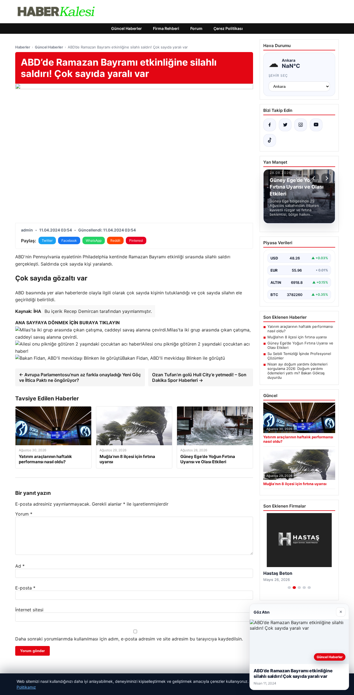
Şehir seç (278, 75)
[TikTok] (269, 140)
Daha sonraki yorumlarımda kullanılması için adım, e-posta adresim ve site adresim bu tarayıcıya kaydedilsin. (129, 639)
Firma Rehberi (166, 28)
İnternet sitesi (29, 609)
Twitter (47, 240)
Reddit (115, 240)
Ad (20, 566)
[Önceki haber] (314, 178)
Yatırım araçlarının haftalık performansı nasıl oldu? (300, 328)
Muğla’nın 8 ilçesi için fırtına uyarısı (297, 337)
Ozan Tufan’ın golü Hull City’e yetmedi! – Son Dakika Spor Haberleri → (199, 377)
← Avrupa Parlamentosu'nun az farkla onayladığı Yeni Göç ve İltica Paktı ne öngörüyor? (80, 377)
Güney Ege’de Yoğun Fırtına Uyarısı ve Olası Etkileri (300, 345)
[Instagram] (300, 125)
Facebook (69, 240)
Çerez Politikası (228, 28)
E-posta (25, 588)
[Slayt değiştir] (289, 587)
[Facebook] (269, 125)
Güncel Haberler (126, 28)
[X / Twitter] (285, 125)
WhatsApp (93, 240)
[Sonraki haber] (326, 178)
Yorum (23, 514)
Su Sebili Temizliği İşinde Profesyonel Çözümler (299, 355)
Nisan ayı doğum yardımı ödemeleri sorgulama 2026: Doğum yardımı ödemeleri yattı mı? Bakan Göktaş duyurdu (297, 371)
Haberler (22, 47)
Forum (196, 28)
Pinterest (136, 240)
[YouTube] (316, 125)
